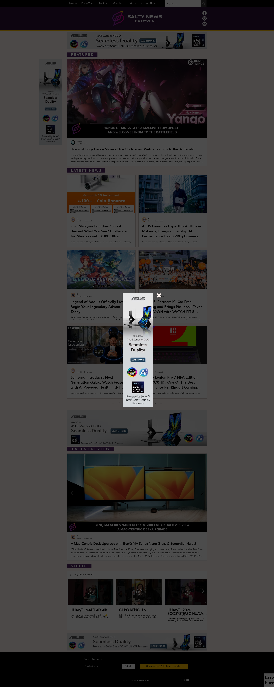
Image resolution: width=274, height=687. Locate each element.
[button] (159, 295)
